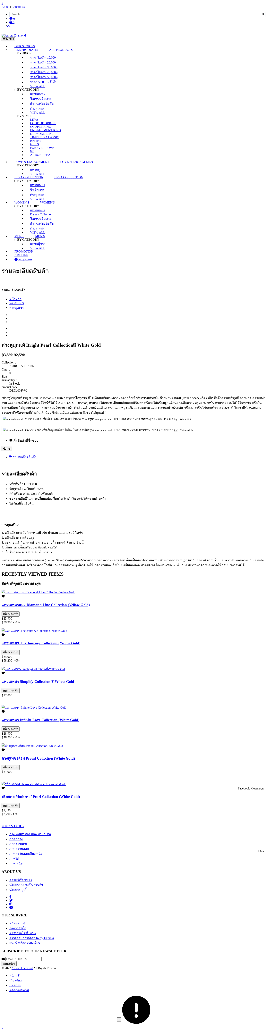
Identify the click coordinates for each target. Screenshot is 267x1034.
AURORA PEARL (42, 154)
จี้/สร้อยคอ (37, 190)
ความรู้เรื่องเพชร (20, 880)
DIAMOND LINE (42, 133)
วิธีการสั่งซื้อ (17, 928)
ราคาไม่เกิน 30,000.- (43, 67)
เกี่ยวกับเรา (16, 980)
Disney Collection (41, 214)
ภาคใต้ (14, 858)
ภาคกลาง (16, 839)
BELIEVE (36, 140)
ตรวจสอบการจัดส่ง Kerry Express (31, 938)
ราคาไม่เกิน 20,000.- (43, 62)
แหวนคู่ (35, 169)
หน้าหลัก (15, 299)
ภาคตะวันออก (19, 848)
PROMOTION (23, 251)
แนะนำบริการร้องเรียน (24, 943)
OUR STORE (13, 826)
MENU (9, 39)
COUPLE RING (40, 126)
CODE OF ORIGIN (43, 123)
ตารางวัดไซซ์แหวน (22, 933)
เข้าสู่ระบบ (25, 259)
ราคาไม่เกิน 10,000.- (43, 57)
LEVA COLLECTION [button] (28, 177)
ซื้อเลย (7, 448)
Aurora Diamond (22, 968)
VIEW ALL (37, 86)
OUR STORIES (24, 46)
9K (32, 151)
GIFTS (34, 144)
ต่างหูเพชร (37, 108)
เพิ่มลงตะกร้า (10, 614)
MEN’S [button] (19, 236)
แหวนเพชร (37, 94)
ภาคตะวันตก (18, 844)
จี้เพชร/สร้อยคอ (40, 98)
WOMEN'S (16, 303)
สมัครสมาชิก (18, 923)
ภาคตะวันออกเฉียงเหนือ (26, 853)
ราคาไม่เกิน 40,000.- (43, 72)
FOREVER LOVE (42, 147)
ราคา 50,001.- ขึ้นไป (43, 82)
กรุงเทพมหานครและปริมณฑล (30, 834)
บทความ (15, 985)
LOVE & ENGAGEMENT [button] (31, 161)
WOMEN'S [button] (21, 202)
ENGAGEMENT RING (45, 130)
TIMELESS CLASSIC (44, 137)
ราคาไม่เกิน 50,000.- (43, 77)
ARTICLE (21, 255)
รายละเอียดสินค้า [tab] (24, 457)
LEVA (34, 119)
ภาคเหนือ (16, 863)
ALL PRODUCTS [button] (26, 49)
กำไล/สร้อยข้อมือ (42, 103)
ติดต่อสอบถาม (19, 990)
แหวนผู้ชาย (38, 244)
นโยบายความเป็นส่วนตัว (26, 885)
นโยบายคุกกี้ (18, 889)
